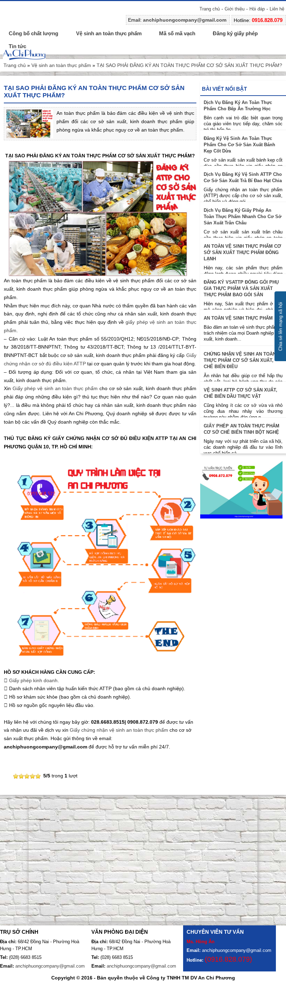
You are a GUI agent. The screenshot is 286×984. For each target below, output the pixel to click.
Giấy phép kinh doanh (33, 680)
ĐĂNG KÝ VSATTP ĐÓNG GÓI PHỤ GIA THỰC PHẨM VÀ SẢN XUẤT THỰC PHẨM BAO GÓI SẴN (241, 288)
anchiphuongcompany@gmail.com (184, 20)
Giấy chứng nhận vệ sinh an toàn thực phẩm (119, 730)
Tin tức (17, 46)
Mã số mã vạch (177, 33)
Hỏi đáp (257, 9)
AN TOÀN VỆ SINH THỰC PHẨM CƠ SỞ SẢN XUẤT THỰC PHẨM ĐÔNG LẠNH (242, 252)
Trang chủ (210, 9)
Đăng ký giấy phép (235, 33)
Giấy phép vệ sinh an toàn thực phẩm (55, 388)
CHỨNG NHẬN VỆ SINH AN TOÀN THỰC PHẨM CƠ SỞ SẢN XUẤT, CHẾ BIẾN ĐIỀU (240, 360)
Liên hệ (277, 9)
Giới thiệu (234, 9)
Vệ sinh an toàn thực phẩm (109, 33)
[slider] (27, 776)
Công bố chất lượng (33, 33)
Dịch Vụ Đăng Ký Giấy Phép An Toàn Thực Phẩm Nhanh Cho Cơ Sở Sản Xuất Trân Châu (242, 216)
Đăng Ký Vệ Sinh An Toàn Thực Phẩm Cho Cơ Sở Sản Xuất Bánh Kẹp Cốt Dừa (239, 145)
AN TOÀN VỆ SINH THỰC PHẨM (238, 318)
